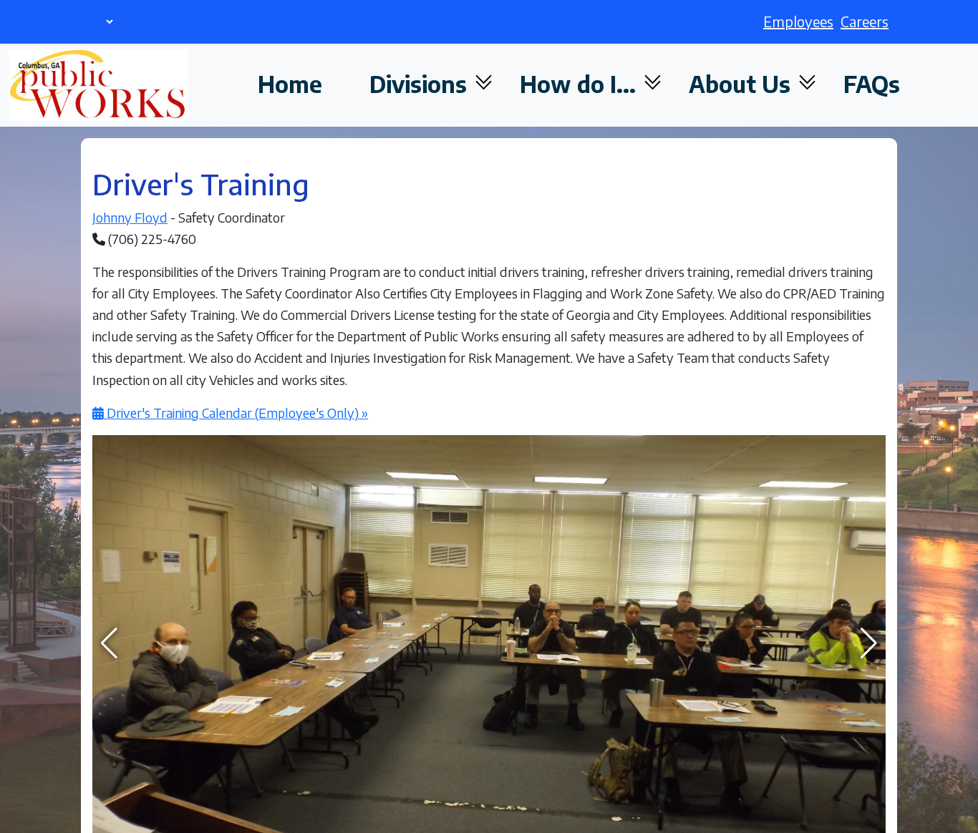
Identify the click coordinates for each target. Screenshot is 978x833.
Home (290, 84)
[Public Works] (98, 85)
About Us (742, 84)
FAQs (871, 84)
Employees (798, 21)
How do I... (580, 84)
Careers (865, 21)
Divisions (421, 84)
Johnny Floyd (130, 217)
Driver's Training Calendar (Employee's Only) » (236, 412)
